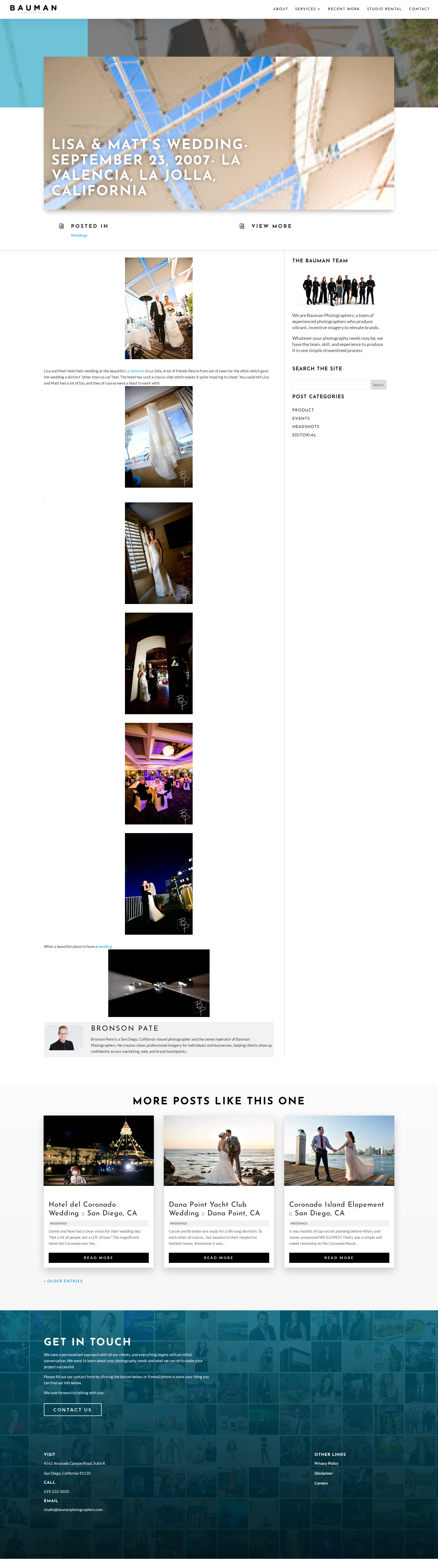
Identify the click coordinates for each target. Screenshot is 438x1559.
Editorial (304, 435)
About (280, 9)
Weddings (79, 235)
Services (305, 9)
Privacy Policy (326, 1463)
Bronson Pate (125, 1028)
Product (303, 410)
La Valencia (134, 371)
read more (99, 1257)
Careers (321, 1483)
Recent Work (344, 9)
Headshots (305, 427)
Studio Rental (384, 9)
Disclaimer (324, 1473)
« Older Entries (63, 1281)
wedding (105, 946)
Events (301, 419)
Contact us (72, 1409)
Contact (419, 9)
